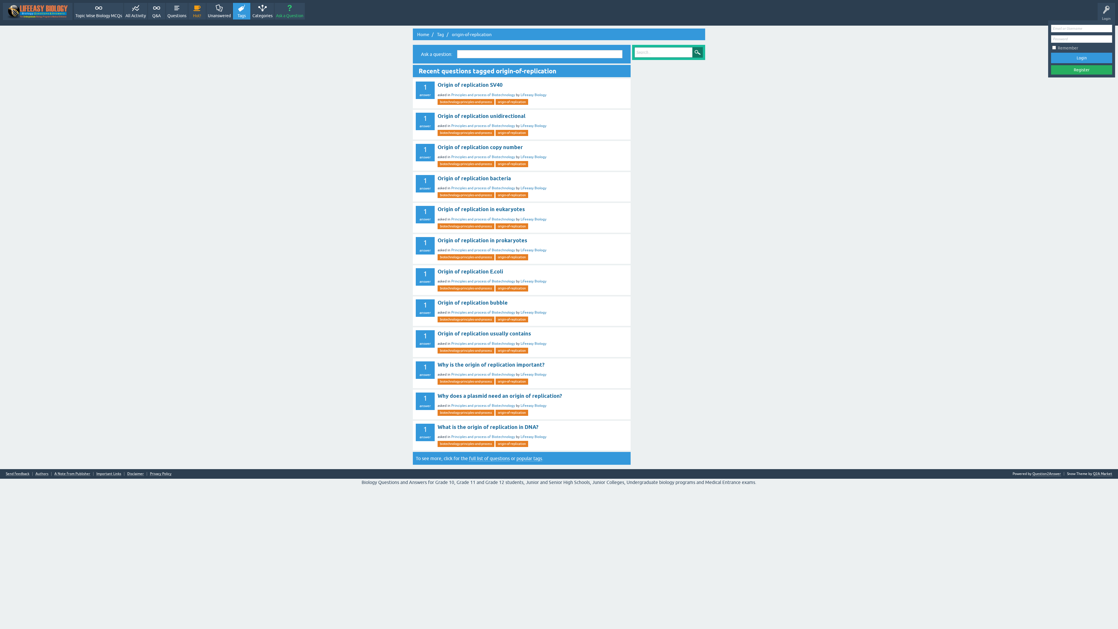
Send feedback (17, 474)
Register (1081, 70)
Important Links (108, 474)
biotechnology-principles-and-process (466, 102)
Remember (1068, 48)
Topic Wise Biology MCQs (98, 15)
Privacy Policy (160, 474)
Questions (176, 15)
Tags (242, 15)
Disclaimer (135, 474)
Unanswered (219, 15)
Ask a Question (289, 15)
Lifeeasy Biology (533, 95)
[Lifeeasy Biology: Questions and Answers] (37, 11)
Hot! (197, 15)
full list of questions (489, 458)
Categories (262, 15)
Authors (42, 474)
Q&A (156, 15)
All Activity (135, 15)
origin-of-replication (512, 102)
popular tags (529, 458)
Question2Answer (1046, 474)
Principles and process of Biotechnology (483, 95)
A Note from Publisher (72, 474)
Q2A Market (1102, 474)
